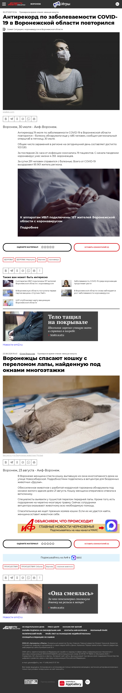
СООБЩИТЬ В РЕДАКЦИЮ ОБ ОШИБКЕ (38, 637)
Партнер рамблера (48, 682)
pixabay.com (8, 112)
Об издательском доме (33, 627)
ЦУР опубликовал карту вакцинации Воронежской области (33, 301)
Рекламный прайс (98, 630)
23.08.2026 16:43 (10, 354)
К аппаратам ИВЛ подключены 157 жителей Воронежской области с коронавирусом (67, 219)
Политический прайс (32, 634)
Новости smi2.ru (13, 344)
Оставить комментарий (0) (97, 247)
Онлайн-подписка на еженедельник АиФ (41, 630)
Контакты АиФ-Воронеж (75, 630)
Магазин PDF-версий (72, 627)
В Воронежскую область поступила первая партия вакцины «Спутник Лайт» (36, 292)
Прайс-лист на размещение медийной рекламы (67, 634)
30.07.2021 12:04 (10, 12)
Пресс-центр (53, 627)
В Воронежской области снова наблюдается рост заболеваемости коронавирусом (95, 292)
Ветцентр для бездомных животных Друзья (23, 455)
